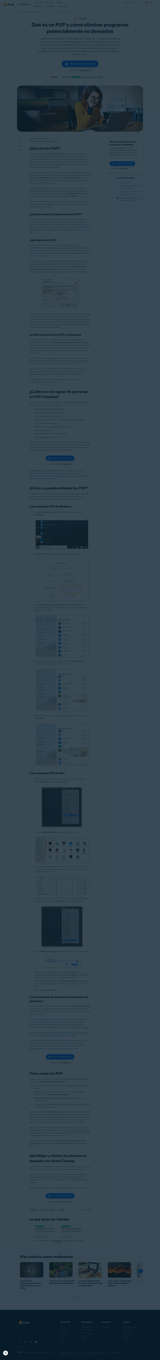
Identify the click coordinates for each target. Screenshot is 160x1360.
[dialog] (80, 680)
